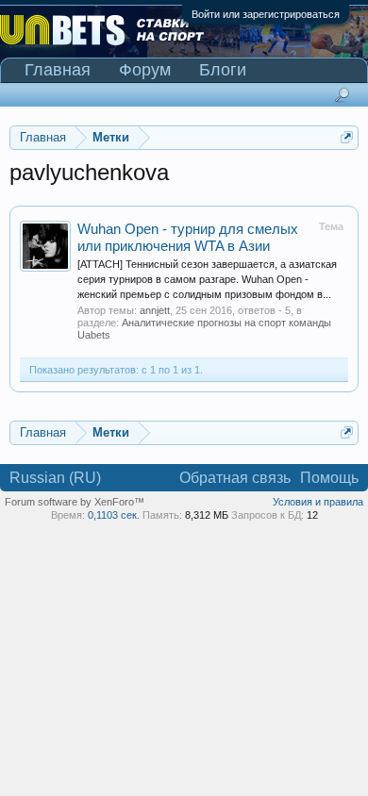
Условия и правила (318, 501)
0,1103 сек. (114, 515)
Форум (145, 69)
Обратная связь (235, 478)
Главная (58, 69)
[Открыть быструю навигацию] (347, 137)
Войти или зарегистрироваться (266, 14)
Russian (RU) (55, 478)
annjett (155, 310)
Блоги (222, 69)
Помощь (329, 478)
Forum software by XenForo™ (74, 501)
